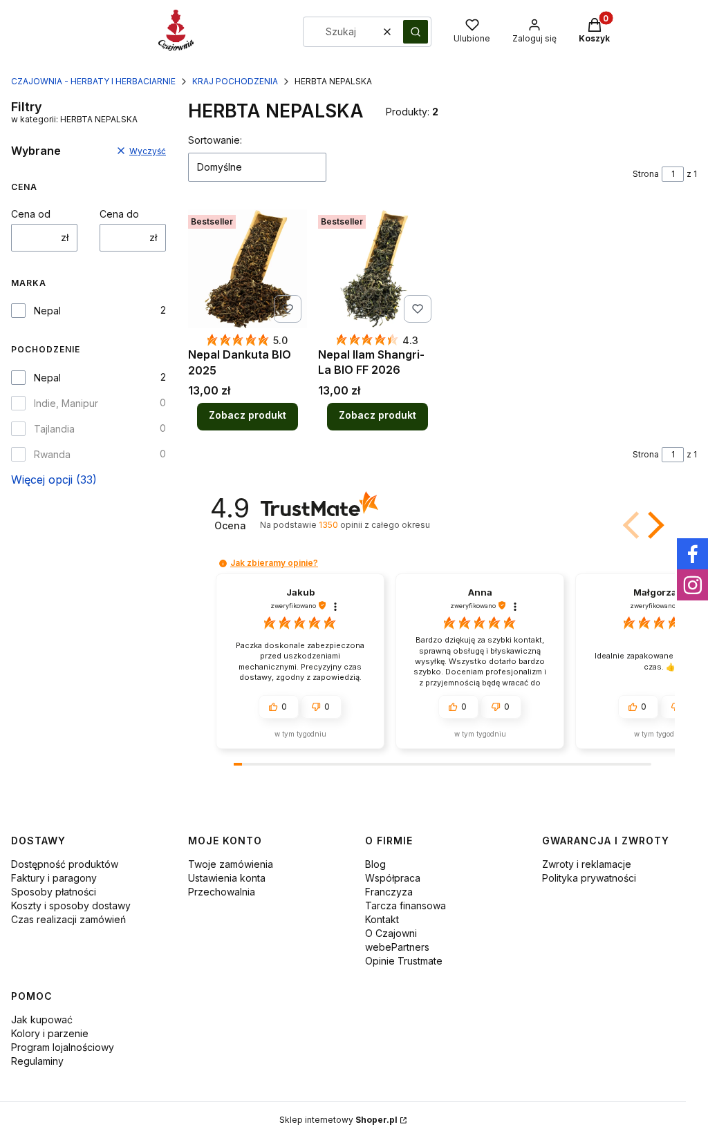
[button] (415, 32)
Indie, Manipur (66, 403)
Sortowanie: (215, 140)
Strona (646, 174)
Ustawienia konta (227, 878)
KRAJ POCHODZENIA (235, 81)
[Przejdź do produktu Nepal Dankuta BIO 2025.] (247, 268)
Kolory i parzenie (49, 1033)
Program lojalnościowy (62, 1047)
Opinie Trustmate (403, 961)
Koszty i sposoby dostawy (71, 905)
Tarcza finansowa (405, 905)
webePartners (397, 947)
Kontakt (382, 919)
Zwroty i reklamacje (586, 864)
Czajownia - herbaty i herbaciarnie (93, 81)
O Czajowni (391, 933)
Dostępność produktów (64, 864)
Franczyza (389, 892)
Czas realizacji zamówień (68, 919)
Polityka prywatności (589, 878)
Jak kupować (42, 1019)
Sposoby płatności (53, 892)
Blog (375, 864)
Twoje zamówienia (230, 864)
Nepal (47, 310)
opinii (374, 525)
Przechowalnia (221, 892)
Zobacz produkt (247, 415)
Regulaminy (37, 1061)
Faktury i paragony (54, 878)
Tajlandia (54, 429)
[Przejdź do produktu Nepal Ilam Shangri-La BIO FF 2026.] (377, 268)
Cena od (30, 214)
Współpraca (392, 878)
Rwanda (52, 454)
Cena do (119, 214)
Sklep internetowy (338, 1120)
